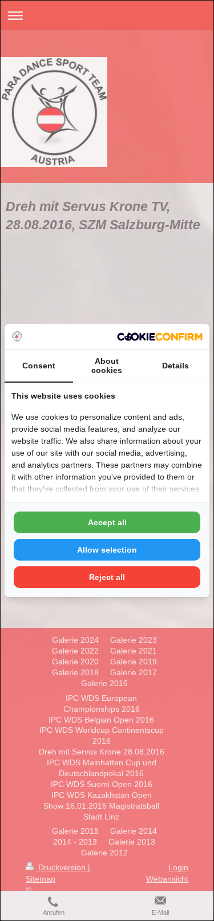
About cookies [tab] (106, 365)
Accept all (107, 522)
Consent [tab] (38, 365)
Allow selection (107, 549)
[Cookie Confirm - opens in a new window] (160, 336)
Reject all (107, 577)
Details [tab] (175, 365)
